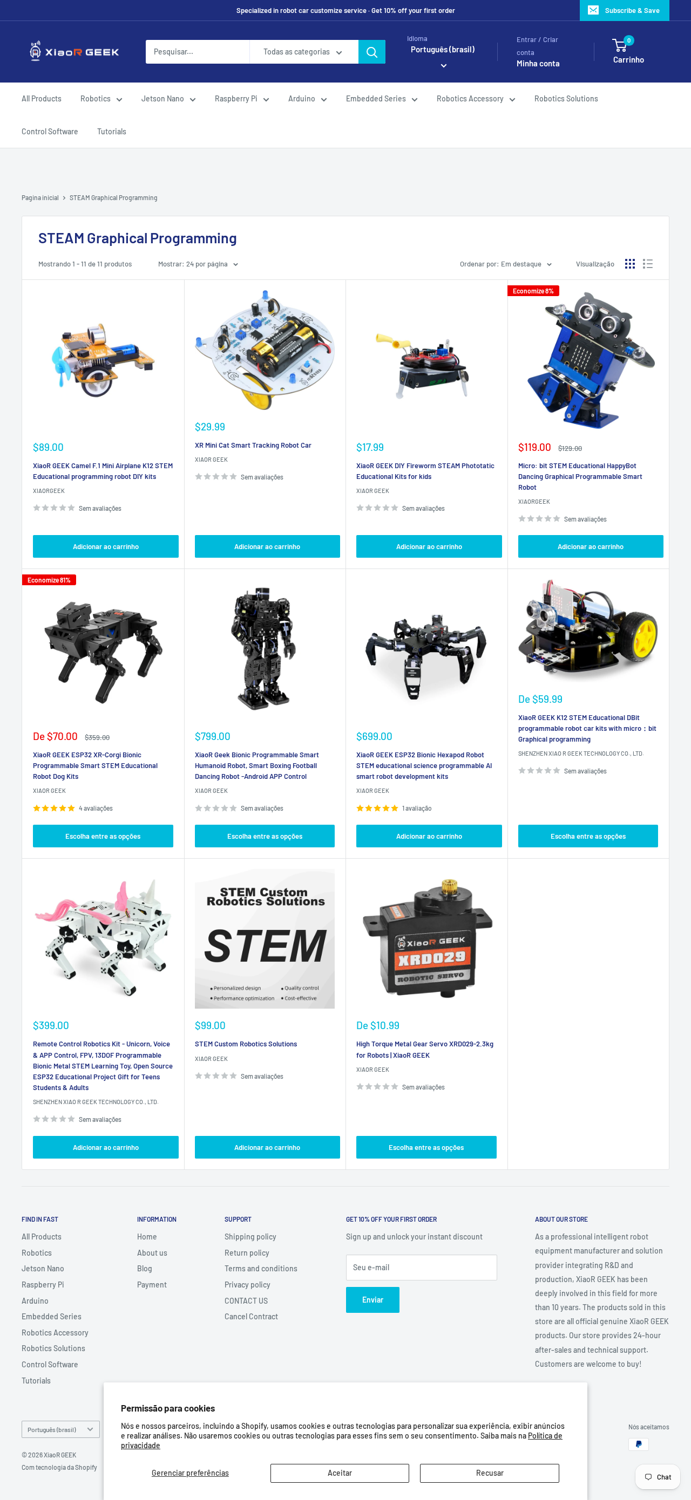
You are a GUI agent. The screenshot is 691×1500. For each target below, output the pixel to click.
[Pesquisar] (371, 52)
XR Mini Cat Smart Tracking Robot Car (253, 445)
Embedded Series (376, 99)
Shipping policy (250, 1236)
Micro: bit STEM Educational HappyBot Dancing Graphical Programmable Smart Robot (580, 476)
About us (152, 1252)
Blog (144, 1268)
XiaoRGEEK (49, 490)
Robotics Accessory (470, 99)
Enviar (372, 1299)
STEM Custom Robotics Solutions (246, 1043)
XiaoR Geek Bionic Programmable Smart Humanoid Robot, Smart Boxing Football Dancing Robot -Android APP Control (257, 765)
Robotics (95, 99)
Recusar (490, 1472)
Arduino (301, 99)
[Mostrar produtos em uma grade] (630, 264)
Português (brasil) (52, 1429)
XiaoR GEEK (211, 459)
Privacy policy (247, 1284)
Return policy (247, 1252)
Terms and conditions (261, 1268)
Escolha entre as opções (102, 836)
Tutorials (111, 131)
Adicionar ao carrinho (106, 546)
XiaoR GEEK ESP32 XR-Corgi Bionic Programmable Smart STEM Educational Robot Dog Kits (95, 765)
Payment (152, 1284)
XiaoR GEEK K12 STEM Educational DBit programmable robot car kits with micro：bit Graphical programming (587, 728)
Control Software (50, 131)
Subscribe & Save (632, 10)
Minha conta (538, 64)
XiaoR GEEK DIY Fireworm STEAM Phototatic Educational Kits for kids (425, 471)
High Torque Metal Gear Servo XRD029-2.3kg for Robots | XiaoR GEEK (424, 1049)
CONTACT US (246, 1300)
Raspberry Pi (236, 99)
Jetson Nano (162, 99)
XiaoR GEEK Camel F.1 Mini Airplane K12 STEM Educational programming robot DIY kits (103, 471)
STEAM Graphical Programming (114, 197)
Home (147, 1236)
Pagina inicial (40, 197)
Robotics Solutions (566, 99)
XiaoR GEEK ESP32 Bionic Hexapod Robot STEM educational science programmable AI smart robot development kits (424, 765)
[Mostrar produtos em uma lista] (648, 264)
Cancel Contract (251, 1316)
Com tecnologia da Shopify (59, 1467)
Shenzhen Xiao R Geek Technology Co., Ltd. (581, 753)
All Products (42, 99)
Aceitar (340, 1472)
